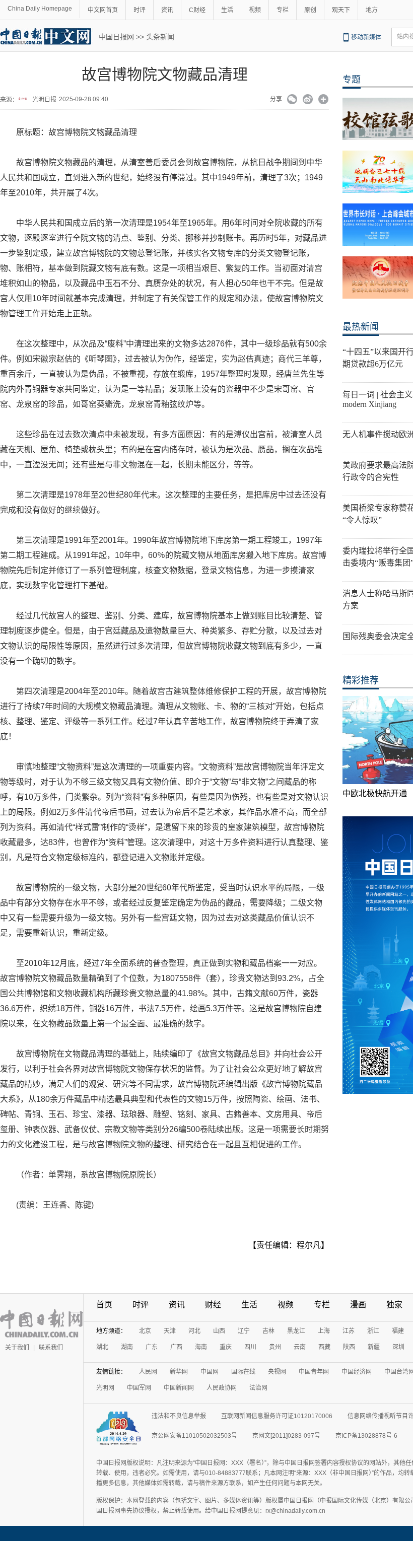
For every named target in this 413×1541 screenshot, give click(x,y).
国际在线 (243, 1371)
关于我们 (17, 1347)
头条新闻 (160, 37)
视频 (255, 10)
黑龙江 (296, 1331)
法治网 (258, 1387)
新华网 (179, 1371)
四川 (250, 1347)
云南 (300, 1347)
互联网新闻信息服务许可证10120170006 (276, 1416)
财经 (213, 1304)
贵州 (275, 1347)
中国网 (209, 1371)
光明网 (105, 1387)
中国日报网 (116, 37)
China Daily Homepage (40, 8)
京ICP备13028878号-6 (366, 1435)
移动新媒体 (366, 37)
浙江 (373, 1331)
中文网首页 (103, 10)
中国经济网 (356, 1371)
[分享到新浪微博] (308, 100)
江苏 (348, 1331)
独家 (394, 1304)
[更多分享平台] (323, 100)
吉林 (268, 1331)
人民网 (148, 1371)
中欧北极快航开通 (374, 793)
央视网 (277, 1371)
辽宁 (244, 1331)
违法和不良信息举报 (179, 1416)
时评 (139, 10)
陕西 (349, 1347)
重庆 (226, 1347)
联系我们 (51, 1347)
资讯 (167, 10)
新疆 (374, 1347)
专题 (351, 80)
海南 (201, 1347)
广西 (176, 1347)
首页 (104, 1304)
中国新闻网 (179, 1387)
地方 (372, 10)
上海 (324, 1331)
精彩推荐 (360, 680)
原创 (310, 10)
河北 (194, 1331)
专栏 (283, 10)
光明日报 (44, 99)
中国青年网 (314, 1371)
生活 (227, 10)
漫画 (358, 1304)
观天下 (341, 10)
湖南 (127, 1347)
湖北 (102, 1347)
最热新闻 (360, 327)
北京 (145, 1331)
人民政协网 (221, 1387)
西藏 (324, 1347)
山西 (219, 1331)
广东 (152, 1347)
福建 (398, 1331)
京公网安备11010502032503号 (194, 1435)
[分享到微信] (292, 100)
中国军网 (139, 1387)
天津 (170, 1331)
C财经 (197, 10)
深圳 (398, 1347)
